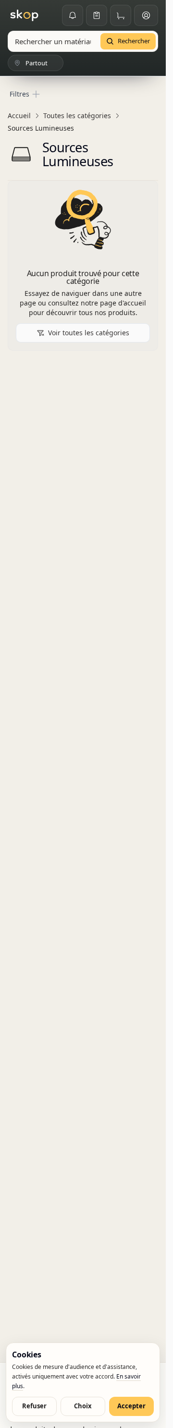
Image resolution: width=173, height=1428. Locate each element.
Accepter (131, 1406)
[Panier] (120, 15)
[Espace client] (146, 15)
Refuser (34, 1406)
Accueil (19, 115)
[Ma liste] (96, 15)
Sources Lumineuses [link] (41, 128)
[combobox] (53, 41)
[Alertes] (72, 15)
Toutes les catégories (77, 115)
